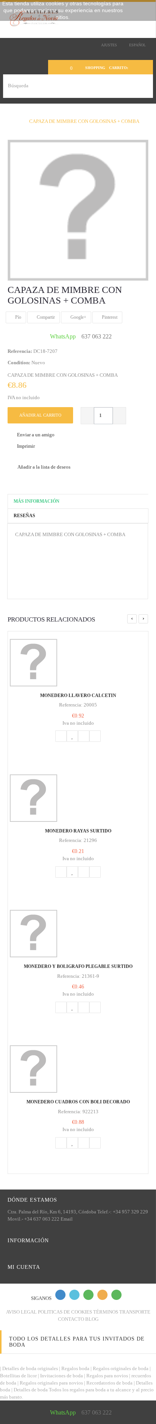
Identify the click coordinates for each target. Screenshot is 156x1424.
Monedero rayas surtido (78, 831)
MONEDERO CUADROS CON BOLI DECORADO (78, 1102)
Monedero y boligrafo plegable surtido (78, 966)
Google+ (77, 317)
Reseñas (24, 515)
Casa (11, 114)
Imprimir (26, 446)
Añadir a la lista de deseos (43, 467)
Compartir (45, 317)
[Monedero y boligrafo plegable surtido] (78, 933)
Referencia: (20, 351)
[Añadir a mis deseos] (72, 736)
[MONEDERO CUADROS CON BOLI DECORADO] (78, 1069)
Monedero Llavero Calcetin (78, 695)
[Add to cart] (61, 736)
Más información (36, 501)
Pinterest (109, 317)
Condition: (19, 362)
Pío (17, 317)
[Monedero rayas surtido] (78, 798)
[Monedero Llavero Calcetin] (78, 662)
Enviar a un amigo (36, 434)
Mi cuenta (24, 1267)
